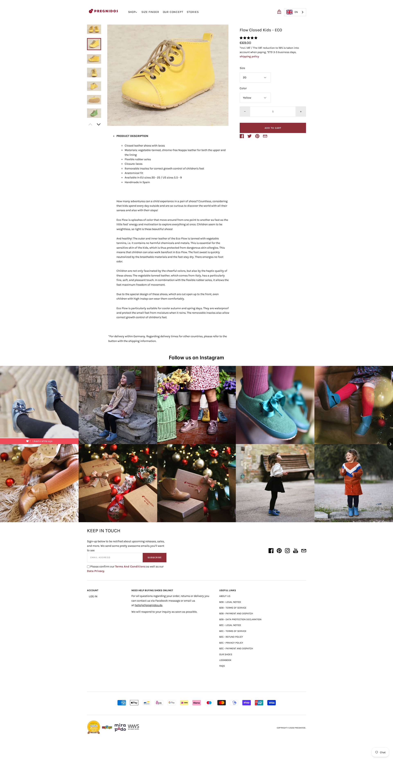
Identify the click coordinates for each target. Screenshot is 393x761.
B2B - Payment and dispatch (236, 613)
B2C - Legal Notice (230, 625)
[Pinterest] (279, 551)
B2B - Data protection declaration (240, 619)
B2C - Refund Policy (231, 636)
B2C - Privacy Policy (231, 642)
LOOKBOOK (225, 660)
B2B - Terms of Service (232, 607)
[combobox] (295, 12)
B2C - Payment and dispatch (236, 648)
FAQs (222, 665)
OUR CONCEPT (173, 12)
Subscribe (154, 557)
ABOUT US (224, 596)
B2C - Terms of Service (232, 631)
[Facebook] (271, 551)
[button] (94, 29)
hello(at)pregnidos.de (148, 605)
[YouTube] (295, 551)
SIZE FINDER (150, 12)
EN (296, 12)
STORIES (193, 12)
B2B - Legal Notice (230, 602)
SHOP (132, 12)
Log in (93, 596)
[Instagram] (287, 551)
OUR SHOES (225, 654)
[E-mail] (303, 551)
